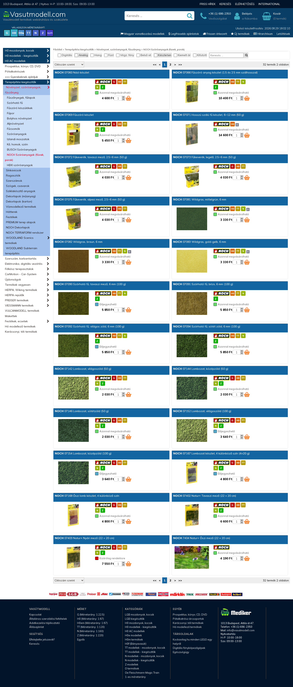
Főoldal (57, 49)
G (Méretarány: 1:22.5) (90, 614)
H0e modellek (133, 635)
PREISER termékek (17, 300)
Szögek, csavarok (17, 186)
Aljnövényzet (15, 123)
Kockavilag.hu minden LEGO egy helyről (192, 641)
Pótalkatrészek (15, 71)
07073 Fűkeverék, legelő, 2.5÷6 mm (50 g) (204, 157)
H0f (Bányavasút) (135, 643)
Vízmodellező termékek (21, 206)
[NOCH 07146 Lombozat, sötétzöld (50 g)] (73, 431)
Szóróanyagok (17, 134)
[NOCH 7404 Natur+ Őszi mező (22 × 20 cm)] (192, 558)
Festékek (11, 217)
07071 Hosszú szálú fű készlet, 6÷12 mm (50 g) (208, 115)
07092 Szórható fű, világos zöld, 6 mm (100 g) (89, 326)
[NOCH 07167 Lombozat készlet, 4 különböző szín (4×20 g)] (192, 473)
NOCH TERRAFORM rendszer (25, 232)
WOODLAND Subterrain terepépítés (21, 250)
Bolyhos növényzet (19, 118)
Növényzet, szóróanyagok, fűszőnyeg (23, 89)
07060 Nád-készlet (72, 72)
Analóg (83, 55)
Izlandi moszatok (18, 139)
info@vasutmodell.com (241, 630)
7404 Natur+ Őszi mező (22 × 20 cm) (201, 538)
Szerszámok (14, 180)
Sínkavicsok (13, 170)
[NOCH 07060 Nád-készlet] (73, 92)
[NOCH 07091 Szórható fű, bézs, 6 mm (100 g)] (192, 304)
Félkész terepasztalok (19, 269)
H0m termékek (134, 639)
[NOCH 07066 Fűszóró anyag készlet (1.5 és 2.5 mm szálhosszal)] (192, 92)
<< (154, 64)
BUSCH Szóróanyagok (22, 149)
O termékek (132, 668)
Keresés (225, 4)
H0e (21, 33)
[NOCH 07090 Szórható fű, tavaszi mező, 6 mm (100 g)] (73, 304)
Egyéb (81, 639)
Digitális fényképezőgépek (189, 647)
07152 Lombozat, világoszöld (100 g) (202, 411)
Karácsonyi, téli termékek (21, 331)
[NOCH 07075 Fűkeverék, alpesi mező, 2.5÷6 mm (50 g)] (73, 219)
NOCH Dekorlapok (18, 227)
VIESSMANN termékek (19, 305)
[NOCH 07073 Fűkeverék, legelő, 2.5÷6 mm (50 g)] (192, 177)
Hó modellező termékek (20, 326)
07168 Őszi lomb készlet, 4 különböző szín (87, 496)
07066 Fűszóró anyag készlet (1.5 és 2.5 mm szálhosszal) (215, 72)
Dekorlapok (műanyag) (21, 196)
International (269, 4)
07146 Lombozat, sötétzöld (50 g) (82, 411)
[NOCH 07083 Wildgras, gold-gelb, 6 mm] (192, 261)
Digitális (67, 55)
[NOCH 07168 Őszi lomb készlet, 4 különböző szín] (73, 515)
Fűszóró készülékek (19, 108)
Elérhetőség (245, 4)
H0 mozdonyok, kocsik (19, 50)
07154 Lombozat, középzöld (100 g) (83, 453)
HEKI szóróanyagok (20, 165)
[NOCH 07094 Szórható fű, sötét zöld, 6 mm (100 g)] (192, 346)
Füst (111, 55)
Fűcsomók (13, 129)
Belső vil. (146, 55)
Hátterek (11, 212)
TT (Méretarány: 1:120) (91, 627)
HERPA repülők (14, 295)
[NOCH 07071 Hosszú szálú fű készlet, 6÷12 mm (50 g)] (192, 134)
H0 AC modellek (15, 61)
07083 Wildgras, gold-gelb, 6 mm (199, 242)
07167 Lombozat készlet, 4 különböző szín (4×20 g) (211, 453)
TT (28, 33)
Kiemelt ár (184, 55)
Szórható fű (15, 103)
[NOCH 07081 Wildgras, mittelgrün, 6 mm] (192, 219)
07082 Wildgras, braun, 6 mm (78, 242)
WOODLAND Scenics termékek (19, 240)
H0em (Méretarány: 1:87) (92, 623)
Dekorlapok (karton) (19, 201)
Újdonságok (13, 279)
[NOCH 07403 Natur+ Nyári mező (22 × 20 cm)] (73, 558)
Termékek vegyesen (17, 284)
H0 (14, 33)
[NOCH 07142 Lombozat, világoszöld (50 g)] (73, 388)
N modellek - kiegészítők (140, 660)
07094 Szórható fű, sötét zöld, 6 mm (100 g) (206, 326)
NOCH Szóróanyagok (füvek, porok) (24, 157)
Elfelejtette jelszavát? (42, 639)
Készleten (164, 55)
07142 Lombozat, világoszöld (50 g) (83, 369)
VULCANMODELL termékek (22, 310)
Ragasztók (13, 175)
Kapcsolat (35, 614)
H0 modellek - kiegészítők (21, 55)
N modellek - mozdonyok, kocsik (144, 656)
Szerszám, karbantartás (20, 258)
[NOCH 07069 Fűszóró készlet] (73, 134)
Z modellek (131, 664)
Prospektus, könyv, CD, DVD (23, 66)
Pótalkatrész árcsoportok (188, 618)
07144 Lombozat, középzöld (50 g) (200, 369)
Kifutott (202, 55)
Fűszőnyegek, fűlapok (21, 97)
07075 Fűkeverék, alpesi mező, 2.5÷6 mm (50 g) (90, 199)
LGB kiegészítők (135, 618)
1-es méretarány (135, 676)
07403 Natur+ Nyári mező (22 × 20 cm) (84, 538)
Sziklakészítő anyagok (20, 191)
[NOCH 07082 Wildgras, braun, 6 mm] (73, 261)
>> (180, 64)
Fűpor (10, 113)
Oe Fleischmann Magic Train (142, 672)
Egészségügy (181, 652)
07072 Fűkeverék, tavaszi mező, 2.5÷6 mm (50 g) (91, 157)
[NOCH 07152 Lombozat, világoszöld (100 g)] (192, 431)
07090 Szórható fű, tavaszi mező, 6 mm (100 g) (90, 284)
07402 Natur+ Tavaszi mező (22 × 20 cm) (204, 496)
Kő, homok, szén (17, 144)
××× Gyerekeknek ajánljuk (21, 77)
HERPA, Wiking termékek (21, 290)
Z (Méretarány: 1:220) (90, 635)
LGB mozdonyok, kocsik (139, 614)
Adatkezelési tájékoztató (44, 623)
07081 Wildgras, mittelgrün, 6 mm (199, 199)
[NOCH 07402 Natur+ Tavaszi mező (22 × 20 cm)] (192, 515)
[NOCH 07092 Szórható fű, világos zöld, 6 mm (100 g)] (73, 346)
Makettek (11, 316)
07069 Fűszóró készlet (74, 115)
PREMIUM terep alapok (20, 222)
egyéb (50, 33)
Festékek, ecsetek (16, 321)
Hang (98, 55)
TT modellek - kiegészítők (140, 651)
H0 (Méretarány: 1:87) (90, 618)
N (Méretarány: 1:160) (90, 631)
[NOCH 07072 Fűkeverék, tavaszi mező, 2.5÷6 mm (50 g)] (73, 177)
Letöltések (283, 34)
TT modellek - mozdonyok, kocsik (145, 647)
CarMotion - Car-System (20, 274)
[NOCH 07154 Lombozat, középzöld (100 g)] (73, 473)
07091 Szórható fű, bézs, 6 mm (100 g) (203, 284)
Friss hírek (207, 4)
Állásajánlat (36, 627)
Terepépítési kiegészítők (20, 82)
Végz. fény (127, 55)
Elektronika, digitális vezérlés (23, 264)
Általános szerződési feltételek (48, 618)
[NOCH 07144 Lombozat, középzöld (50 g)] (192, 388)
